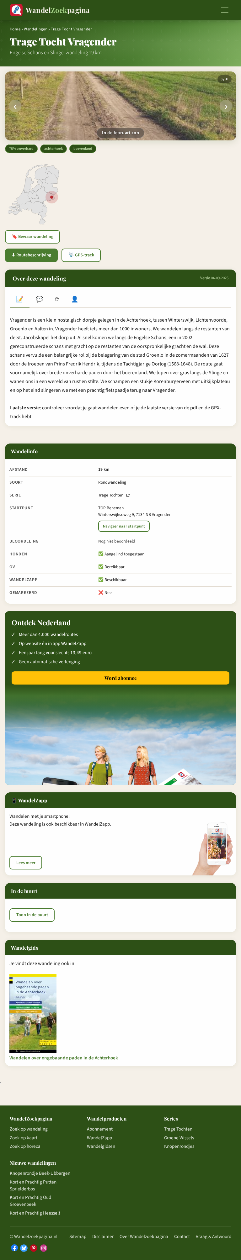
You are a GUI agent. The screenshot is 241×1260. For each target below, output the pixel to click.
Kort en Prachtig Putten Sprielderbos (33, 1185)
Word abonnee (120, 678)
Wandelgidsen (101, 1146)
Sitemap (77, 1236)
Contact (182, 1236)
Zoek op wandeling (29, 1129)
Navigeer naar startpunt (124, 526)
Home (15, 29)
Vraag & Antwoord (213, 1236)
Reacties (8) (39, 300)
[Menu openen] (224, 10)
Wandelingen (35, 29)
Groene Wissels (179, 1137)
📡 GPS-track (81, 255)
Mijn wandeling (74, 300)
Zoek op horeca (25, 1146)
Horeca (57, 300)
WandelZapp (99, 1137)
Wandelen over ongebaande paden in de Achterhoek (63, 1058)
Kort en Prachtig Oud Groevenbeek (30, 1201)
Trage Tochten (110, 495)
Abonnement (100, 1129)
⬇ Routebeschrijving (31, 255)
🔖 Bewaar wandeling (32, 237)
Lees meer (25, 863)
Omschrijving (19, 300)
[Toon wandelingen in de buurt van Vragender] (52, 197)
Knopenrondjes (179, 1146)
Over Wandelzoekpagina (144, 1236)
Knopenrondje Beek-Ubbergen (40, 1173)
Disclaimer (103, 1236)
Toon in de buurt (32, 915)
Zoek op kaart (23, 1137)
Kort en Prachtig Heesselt (35, 1213)
